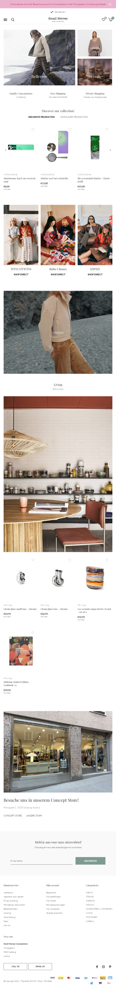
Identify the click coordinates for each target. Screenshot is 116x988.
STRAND (90, 896)
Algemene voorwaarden (14, 896)
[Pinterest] (110, 966)
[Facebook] (97, 966)
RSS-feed (48, 981)
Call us (15, 966)
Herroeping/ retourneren (14, 905)
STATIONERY (92, 917)
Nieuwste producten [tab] (41, 117)
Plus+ (40, 981)
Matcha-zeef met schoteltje (54, 178)
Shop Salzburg (10, 917)
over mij (7, 925)
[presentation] (5, 150)
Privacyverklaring (11, 900)
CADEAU (90, 921)
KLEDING (90, 900)
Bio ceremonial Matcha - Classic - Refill (94, 180)
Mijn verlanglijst (53, 909)
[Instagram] (103, 966)
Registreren (51, 892)
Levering (7, 913)
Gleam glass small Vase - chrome (20, 608)
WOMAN (90, 905)
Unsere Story (34, 815)
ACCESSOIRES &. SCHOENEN (99, 909)
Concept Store (13, 815)
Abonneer (90, 860)
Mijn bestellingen (53, 896)
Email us (40, 966)
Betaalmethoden (11, 909)
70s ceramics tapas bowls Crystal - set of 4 (94, 610)
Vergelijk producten (54, 913)
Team (6, 921)
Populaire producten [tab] (74, 117)
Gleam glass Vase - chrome (54, 608)
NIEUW (89, 892)
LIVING (89, 913)
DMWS (33, 981)
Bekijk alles (58, 388)
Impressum (8, 892)
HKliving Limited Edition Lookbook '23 (16, 683)
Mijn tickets (51, 900)
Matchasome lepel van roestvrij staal (19, 180)
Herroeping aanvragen (55, 905)
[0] (110, 19)
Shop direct (21, 274)
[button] (6, 19)
